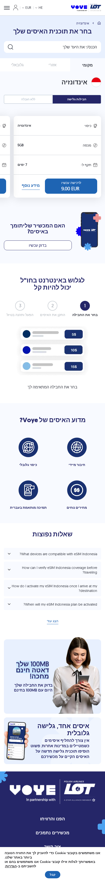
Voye (30, 420)
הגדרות (11, 866)
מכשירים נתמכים (52, 833)
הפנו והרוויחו (52, 819)
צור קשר (52, 846)
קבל (52, 875)
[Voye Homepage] (86, 7)
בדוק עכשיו (38, 245)
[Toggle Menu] (7, 8)
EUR (28, 7)
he (41, 7)
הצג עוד (52, 621)
